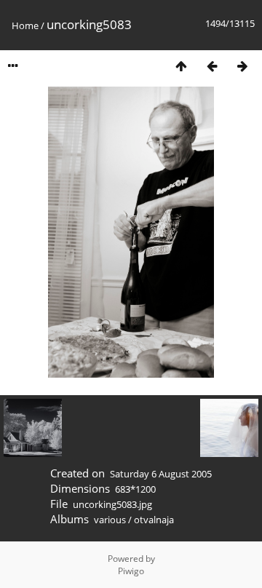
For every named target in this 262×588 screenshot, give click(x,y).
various (110, 519)
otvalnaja (154, 519)
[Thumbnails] (181, 65)
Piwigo (131, 571)
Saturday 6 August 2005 (161, 473)
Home (25, 25)
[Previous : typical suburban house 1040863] (211, 65)
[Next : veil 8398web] (242, 65)
